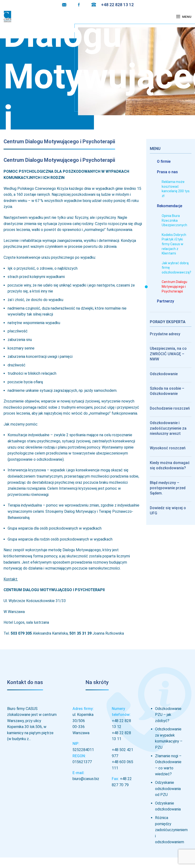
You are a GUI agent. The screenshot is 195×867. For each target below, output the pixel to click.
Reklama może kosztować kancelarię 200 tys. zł (176, 189)
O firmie (164, 161)
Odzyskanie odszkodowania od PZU (168, 788)
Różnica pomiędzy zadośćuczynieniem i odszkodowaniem (171, 829)
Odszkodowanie (164, 374)
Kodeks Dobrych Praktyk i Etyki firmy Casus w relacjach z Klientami (174, 244)
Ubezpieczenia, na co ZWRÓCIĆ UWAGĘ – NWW (168, 353)
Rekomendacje (169, 206)
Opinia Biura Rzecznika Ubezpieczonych (174, 220)
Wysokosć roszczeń (167, 448)
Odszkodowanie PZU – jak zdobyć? (168, 714)
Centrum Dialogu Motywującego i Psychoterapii (174, 286)
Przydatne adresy (165, 334)
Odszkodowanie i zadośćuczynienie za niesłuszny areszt (168, 428)
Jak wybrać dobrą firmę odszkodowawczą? (176, 267)
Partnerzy (165, 301)
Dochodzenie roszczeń (170, 408)
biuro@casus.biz (86, 778)
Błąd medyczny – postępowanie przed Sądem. (167, 488)
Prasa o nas (167, 172)
